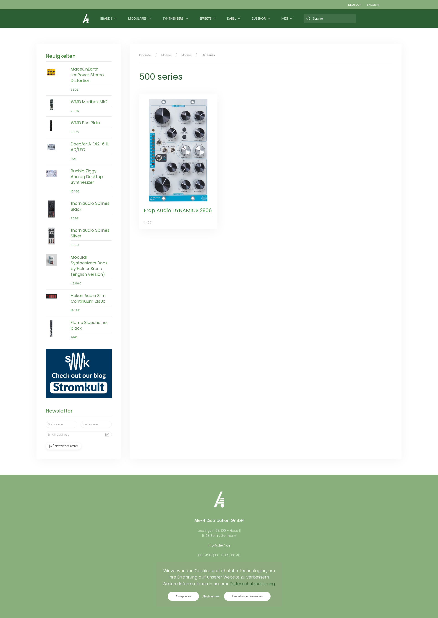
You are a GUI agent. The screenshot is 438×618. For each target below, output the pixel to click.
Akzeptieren (183, 596)
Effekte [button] (205, 18)
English (373, 5)
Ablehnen (208, 596)
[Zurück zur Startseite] (85, 18)
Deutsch (355, 5)
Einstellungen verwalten (247, 596)
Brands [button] (106, 18)
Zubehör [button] (259, 18)
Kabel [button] (231, 18)
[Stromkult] (79, 373)
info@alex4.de (219, 545)
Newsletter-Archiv (66, 446)
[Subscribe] (107, 434)
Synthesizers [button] (173, 18)
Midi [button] (285, 18)
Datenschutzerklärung (252, 583)
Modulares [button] (137, 18)
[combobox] (330, 18)
